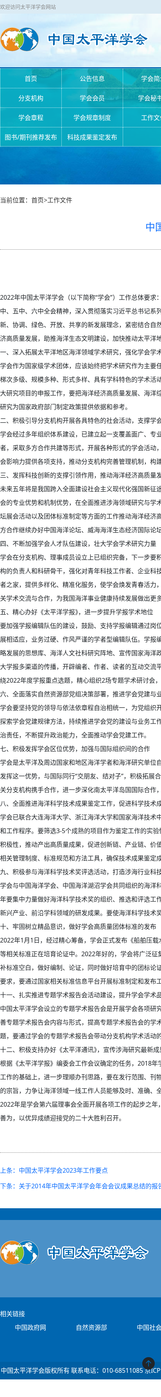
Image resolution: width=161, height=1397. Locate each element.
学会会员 (92, 98)
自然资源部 (91, 1327)
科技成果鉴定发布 (92, 137)
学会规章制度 (92, 117)
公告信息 (92, 78)
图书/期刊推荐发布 (31, 137)
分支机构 (30, 98)
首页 (31, 78)
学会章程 (30, 117)
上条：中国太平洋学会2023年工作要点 (54, 1170)
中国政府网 (30, 1327)
